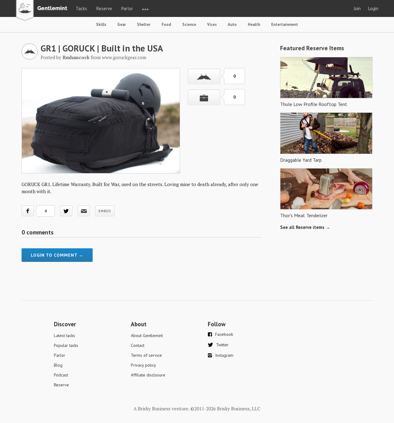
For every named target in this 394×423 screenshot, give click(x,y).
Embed (104, 211)
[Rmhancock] (30, 57)
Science (189, 24)
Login (373, 8)
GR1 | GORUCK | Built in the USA (102, 48)
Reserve (104, 8)
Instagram (224, 355)
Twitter (222, 345)
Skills (101, 24)
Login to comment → (57, 255)
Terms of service (146, 355)
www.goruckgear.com (124, 57)
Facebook (224, 334)
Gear (121, 24)
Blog (58, 365)
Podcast (61, 375)
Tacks (81, 8)
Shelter (144, 24)
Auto (232, 24)
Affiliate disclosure (148, 375)
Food (166, 24)
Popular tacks (66, 345)
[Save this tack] (204, 97)
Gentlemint (43, 11)
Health (254, 24)
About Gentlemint (147, 335)
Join (357, 8)
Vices (212, 24)
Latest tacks (64, 335)
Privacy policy (143, 365)
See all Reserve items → (305, 227)
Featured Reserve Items (312, 48)
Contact (137, 345)
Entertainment (284, 24)
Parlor (127, 8)
